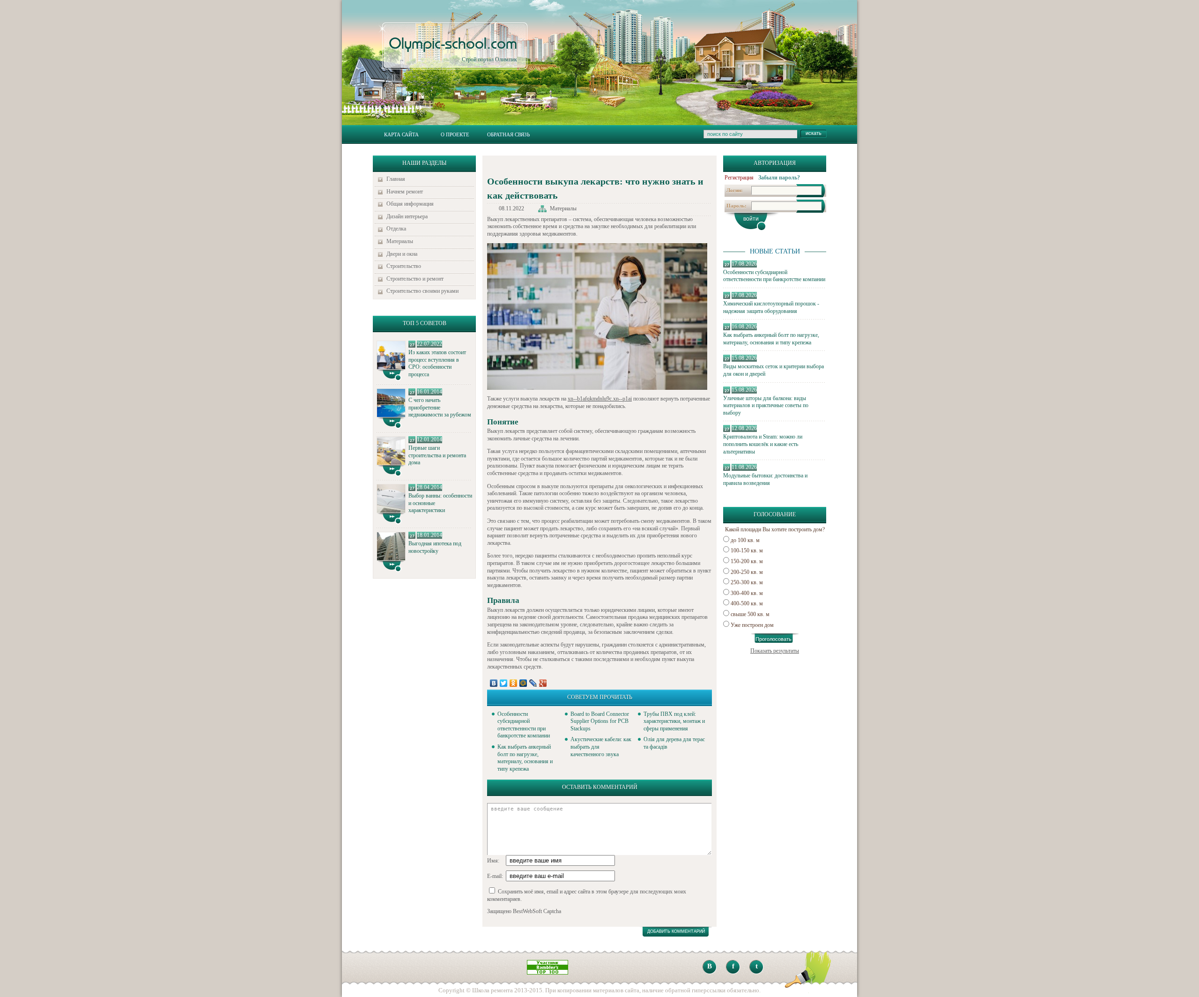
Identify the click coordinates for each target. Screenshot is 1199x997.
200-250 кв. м (747, 572)
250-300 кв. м (747, 582)
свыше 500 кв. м (750, 614)
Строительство (403, 266)
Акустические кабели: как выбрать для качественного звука (600, 746)
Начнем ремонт (404, 191)
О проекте (455, 134)
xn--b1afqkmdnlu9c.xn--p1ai (600, 398)
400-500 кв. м (747, 603)
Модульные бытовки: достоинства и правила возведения (765, 479)
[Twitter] (504, 683)
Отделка (396, 228)
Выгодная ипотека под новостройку (434, 547)
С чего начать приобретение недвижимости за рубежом (439, 407)
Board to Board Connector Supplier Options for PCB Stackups (599, 721)
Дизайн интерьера (407, 216)
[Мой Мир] (523, 683)
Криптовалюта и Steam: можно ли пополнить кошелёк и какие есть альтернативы (762, 443)
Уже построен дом (752, 625)
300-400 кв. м (747, 593)
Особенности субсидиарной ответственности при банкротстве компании (774, 276)
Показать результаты (774, 650)
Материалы (399, 241)
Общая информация (410, 204)
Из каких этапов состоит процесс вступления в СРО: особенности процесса (437, 363)
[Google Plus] (543, 683)
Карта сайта (401, 134)
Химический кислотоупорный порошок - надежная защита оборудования (771, 307)
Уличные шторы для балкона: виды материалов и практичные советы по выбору (765, 405)
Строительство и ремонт (415, 278)
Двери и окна (401, 254)
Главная (395, 179)
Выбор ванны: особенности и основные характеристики (440, 502)
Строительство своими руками (422, 291)
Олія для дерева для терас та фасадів (674, 743)
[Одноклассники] (513, 683)
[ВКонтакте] (494, 683)
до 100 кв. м (745, 540)
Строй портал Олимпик (453, 50)
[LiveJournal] (533, 683)
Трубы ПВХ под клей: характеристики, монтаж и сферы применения (674, 721)
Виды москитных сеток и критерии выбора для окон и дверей (773, 370)
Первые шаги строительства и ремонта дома (437, 455)
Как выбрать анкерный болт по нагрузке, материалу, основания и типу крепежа (771, 339)
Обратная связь (508, 134)
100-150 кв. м (747, 550)
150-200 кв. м (747, 561)
